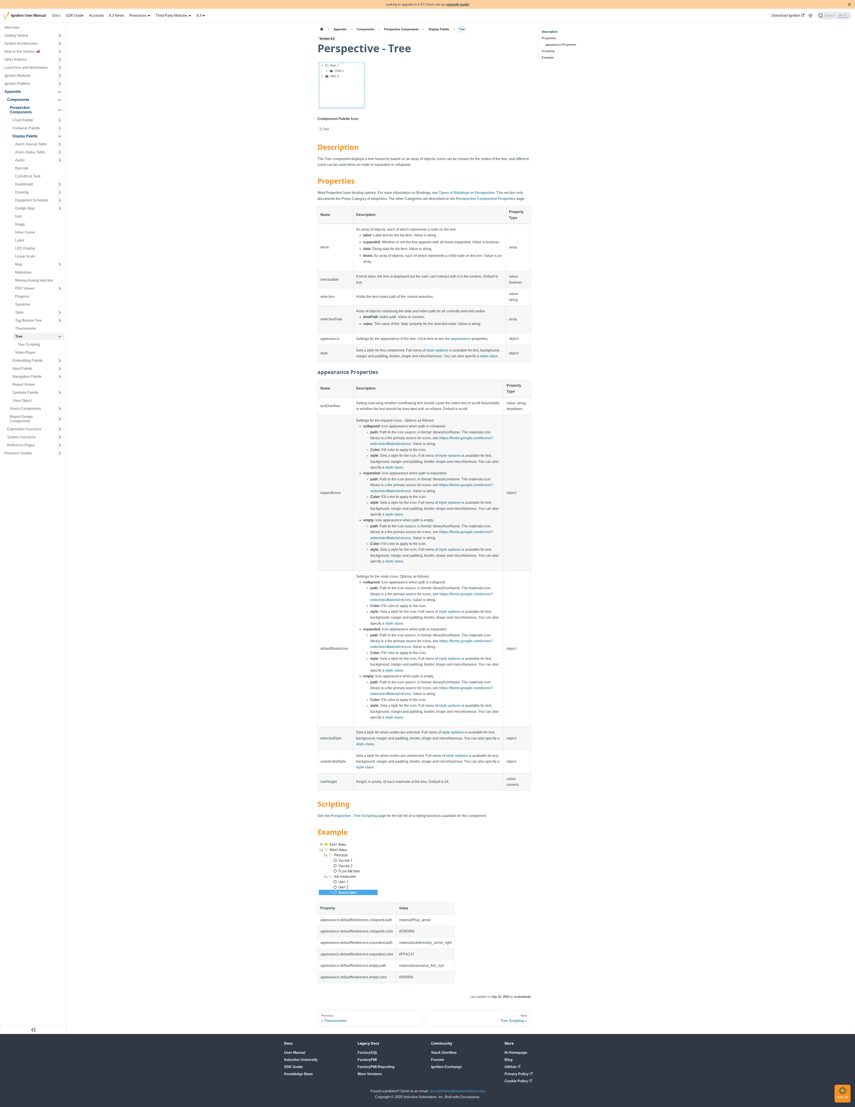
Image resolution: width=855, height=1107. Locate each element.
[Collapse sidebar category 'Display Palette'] (60, 136)
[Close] (849, 4)
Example (548, 57)
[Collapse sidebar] (33, 1029)
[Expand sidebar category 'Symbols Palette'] (60, 392)
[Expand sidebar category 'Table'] (60, 312)
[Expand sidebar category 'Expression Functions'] (60, 429)
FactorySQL (368, 1052)
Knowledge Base (298, 1074)
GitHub (510, 1067)
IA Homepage (516, 1052)
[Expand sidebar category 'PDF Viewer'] (60, 288)
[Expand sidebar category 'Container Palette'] (60, 128)
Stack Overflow (443, 1052)
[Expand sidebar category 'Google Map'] (60, 208)
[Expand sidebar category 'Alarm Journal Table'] (60, 144)
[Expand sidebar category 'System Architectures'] (60, 43)
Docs (56, 15)
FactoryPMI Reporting (376, 1067)
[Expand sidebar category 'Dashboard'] (60, 184)
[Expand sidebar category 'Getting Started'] (60, 35)
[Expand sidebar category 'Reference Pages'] (60, 445)
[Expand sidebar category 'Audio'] (60, 160)
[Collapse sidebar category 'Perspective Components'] (60, 110)
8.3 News (116, 15)
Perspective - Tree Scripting (354, 816)
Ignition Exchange (446, 1067)
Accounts (96, 15)
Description (550, 31)
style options (437, 350)
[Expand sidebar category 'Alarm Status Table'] (60, 152)
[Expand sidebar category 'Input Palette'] (60, 368)
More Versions (370, 1074)
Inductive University (301, 1060)
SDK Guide (75, 15)
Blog (509, 1060)
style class (489, 356)
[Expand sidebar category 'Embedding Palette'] (60, 360)
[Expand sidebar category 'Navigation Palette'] (60, 376)
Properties (549, 38)
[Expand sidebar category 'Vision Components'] (60, 408)
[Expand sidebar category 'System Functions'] (60, 437)
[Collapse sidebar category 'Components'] (60, 99)
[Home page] (322, 29)
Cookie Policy (516, 1081)
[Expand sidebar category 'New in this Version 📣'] (60, 51)
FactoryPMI (367, 1060)
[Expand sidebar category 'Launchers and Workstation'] (60, 67)
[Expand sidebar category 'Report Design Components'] (60, 419)
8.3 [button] (199, 15)
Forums (437, 1060)
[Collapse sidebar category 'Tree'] (60, 336)
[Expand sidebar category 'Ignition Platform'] (60, 83)
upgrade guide (457, 4)
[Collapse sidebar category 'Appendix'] (60, 91)
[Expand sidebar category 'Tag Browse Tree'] (60, 320)
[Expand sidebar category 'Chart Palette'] (60, 120)
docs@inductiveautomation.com (457, 1091)
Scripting (548, 51)
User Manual (294, 1052)
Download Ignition (786, 15)
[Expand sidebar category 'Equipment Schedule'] (60, 200)
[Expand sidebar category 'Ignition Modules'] (60, 75)
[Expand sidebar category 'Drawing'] (60, 192)
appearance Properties (560, 44)
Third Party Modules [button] (171, 15)
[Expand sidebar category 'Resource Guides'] (60, 453)
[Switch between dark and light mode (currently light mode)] (810, 15)
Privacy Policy (517, 1074)
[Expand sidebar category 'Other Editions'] (60, 59)
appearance (461, 339)
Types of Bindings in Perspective (467, 193)
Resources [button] (138, 15)
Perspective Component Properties (485, 199)
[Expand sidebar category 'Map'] (60, 264)
